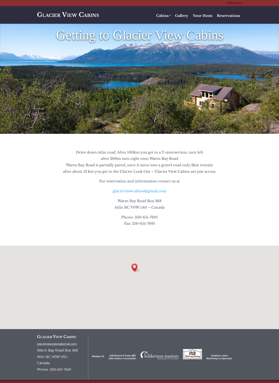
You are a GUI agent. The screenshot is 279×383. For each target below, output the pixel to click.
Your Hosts (202, 16)
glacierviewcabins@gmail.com (139, 191)
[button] (135, 267)
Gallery (181, 16)
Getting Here (234, 3)
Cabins (162, 16)
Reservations (228, 16)
